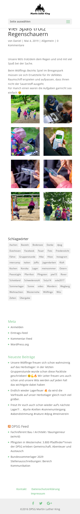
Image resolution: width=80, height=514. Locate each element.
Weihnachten (16, 292)
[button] (25, 109)
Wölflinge (48, 292)
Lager (35, 268)
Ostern (63, 268)
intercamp (14, 262)
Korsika (24, 268)
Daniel (17, 41)
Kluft (62, 262)
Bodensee (38, 244)
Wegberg (65, 286)
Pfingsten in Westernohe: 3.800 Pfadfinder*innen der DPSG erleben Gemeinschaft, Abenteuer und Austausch (41, 446)
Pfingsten (42, 274)
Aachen (13, 244)
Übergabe (25, 298)
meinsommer (49, 268)
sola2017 (59, 280)
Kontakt (21, 489)
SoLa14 (47, 280)
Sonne (31, 286)
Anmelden (17, 327)
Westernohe (33, 292)
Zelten (12, 298)
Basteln (25, 244)
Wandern (52, 286)
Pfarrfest (29, 274)
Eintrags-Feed (19, 333)
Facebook (29, 250)
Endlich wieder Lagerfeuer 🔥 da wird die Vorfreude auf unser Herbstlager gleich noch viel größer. (41, 395)
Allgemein (47, 41)
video (40, 286)
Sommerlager (16, 286)
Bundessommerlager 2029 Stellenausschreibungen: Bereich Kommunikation (31, 461)
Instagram (62, 256)
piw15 (54, 274)
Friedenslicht (62, 250)
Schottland (14, 280)
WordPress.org (20, 344)
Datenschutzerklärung (45, 489)
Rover (64, 274)
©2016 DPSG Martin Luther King (40, 509)
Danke (50, 244)
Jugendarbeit (49, 262)
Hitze (50, 256)
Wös (59, 292)
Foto (50, 250)
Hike (41, 256)
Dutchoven (15, 250)
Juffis (36, 262)
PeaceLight (15, 274)
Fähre (12, 256)
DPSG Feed (20, 426)
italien (27, 262)
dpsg (59, 244)
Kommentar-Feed (21, 338)
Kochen (13, 268)
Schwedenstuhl (32, 280)
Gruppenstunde (27, 256)
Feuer (41, 250)
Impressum (38, 493)
